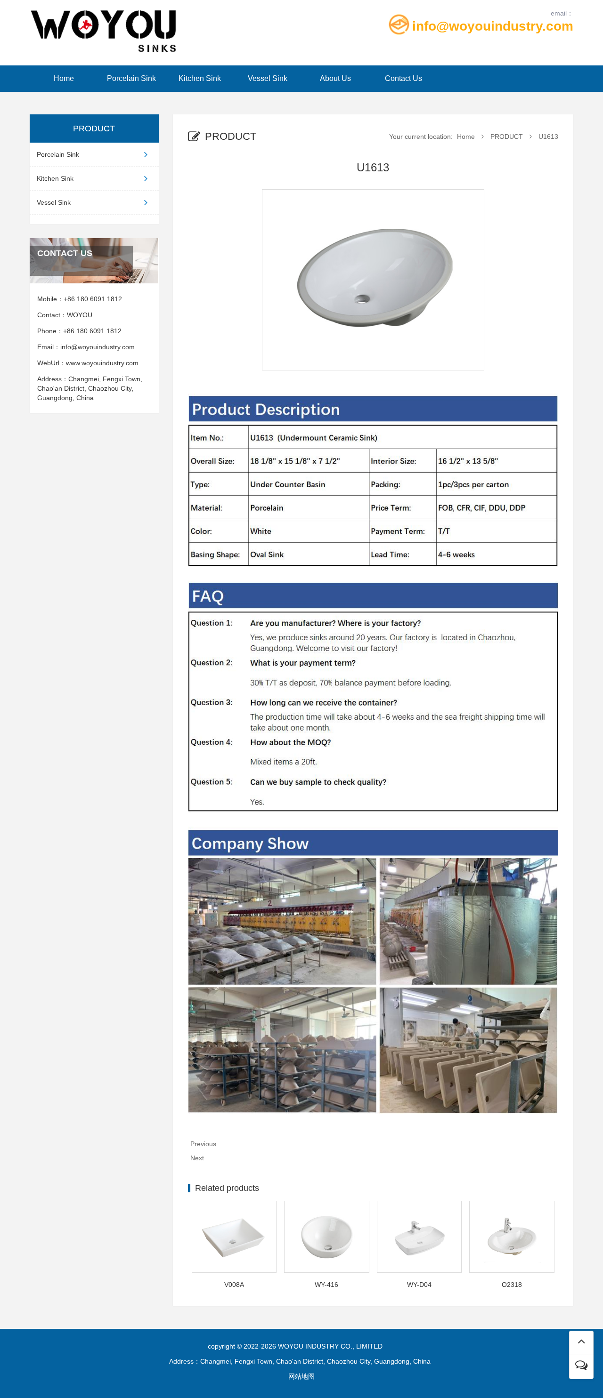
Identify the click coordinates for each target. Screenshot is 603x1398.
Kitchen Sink (200, 78)
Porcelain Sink (131, 78)
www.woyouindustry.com (104, 363)
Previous (203, 1144)
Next (197, 1158)
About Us (335, 78)
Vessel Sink (267, 78)
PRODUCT (506, 136)
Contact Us (403, 78)
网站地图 (301, 1376)
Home (64, 78)
